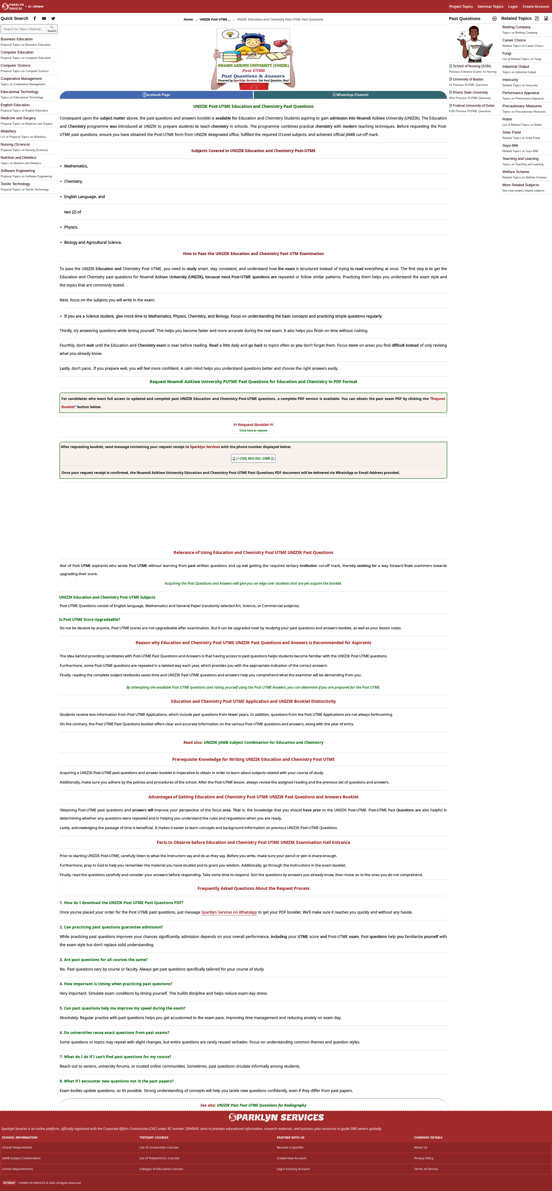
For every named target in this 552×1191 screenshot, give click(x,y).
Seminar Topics (490, 6)
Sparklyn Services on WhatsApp (229, 912)
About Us (420, 1147)
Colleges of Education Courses (161, 1169)
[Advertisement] (253, 516)
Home (188, 19)
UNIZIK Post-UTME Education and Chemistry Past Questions (253, 106)
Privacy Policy (423, 1158)
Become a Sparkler (290, 1147)
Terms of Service (426, 1169)
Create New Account (291, 1158)
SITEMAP (9, 1183)
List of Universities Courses (159, 1147)
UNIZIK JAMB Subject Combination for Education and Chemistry (263, 742)
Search (51, 31)
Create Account (536, 6)
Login (513, 6)
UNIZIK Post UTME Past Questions (215, 19)
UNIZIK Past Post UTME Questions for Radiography (261, 1105)
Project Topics (461, 6)
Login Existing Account (293, 1169)
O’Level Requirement (17, 1147)
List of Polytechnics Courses (159, 1158)
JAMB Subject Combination (21, 1158)
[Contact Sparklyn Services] (276, 1121)
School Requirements (17, 1169)
